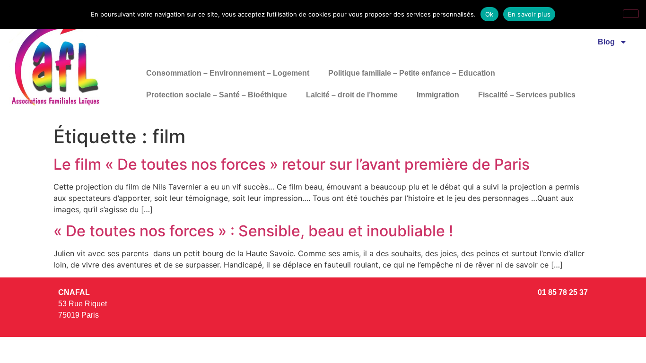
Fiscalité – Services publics (527, 95)
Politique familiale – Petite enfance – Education (411, 73)
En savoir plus (529, 14)
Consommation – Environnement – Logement (227, 73)
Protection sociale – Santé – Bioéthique (216, 95)
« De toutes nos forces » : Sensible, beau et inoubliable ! (253, 231)
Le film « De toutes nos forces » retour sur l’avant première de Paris (291, 164)
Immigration (438, 95)
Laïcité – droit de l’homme (352, 95)
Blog (606, 42)
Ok (489, 14)
